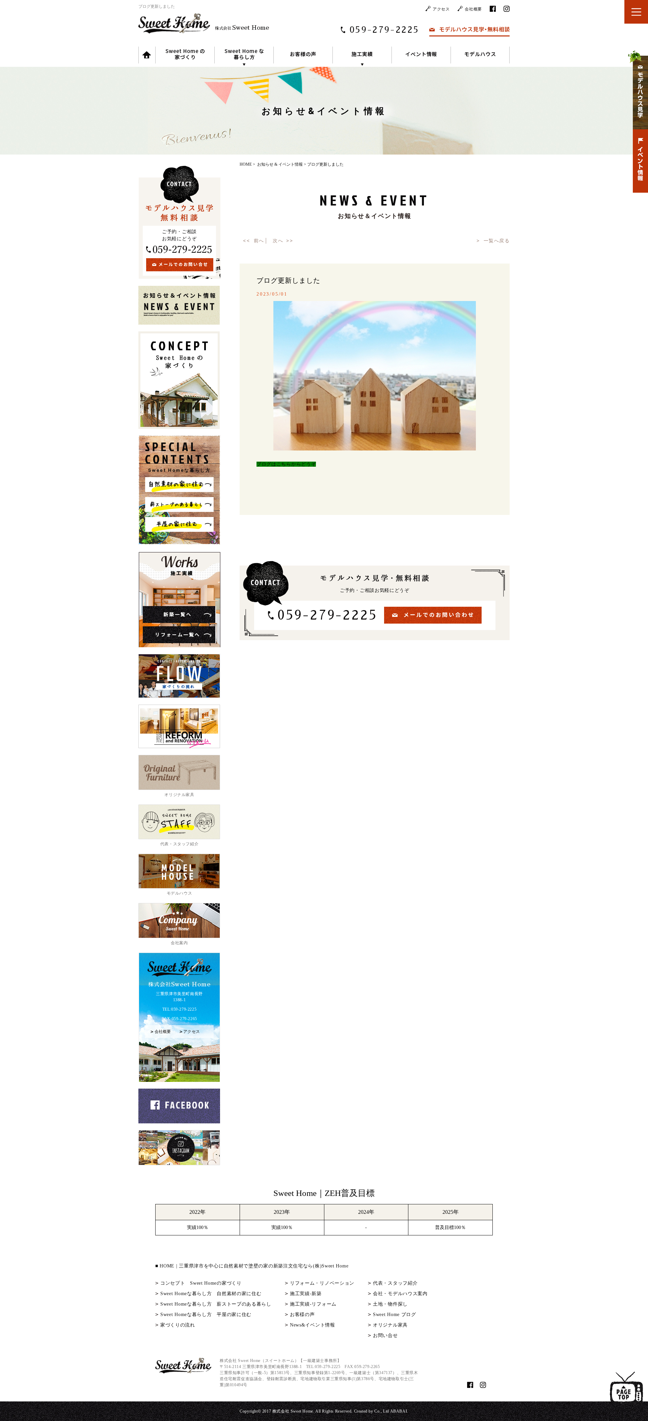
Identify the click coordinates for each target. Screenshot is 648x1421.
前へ (259, 240)
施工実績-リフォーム (313, 1304)
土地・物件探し (390, 1304)
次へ (278, 240)
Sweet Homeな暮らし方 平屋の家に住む (205, 1314)
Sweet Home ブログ (394, 1314)
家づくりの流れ (177, 1325)
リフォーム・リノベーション (322, 1283)
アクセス (441, 9)
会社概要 (473, 9)
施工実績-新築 (306, 1293)
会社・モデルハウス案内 (400, 1293)
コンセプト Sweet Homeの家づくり (201, 1283)
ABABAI (398, 1411)
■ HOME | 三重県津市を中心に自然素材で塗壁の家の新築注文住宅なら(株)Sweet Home (251, 1265)
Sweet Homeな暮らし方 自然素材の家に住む (211, 1293)
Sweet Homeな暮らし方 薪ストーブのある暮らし (215, 1304)
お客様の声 (302, 1314)
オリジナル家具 (390, 1325)
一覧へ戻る (497, 240)
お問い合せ (385, 1335)
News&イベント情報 (312, 1325)
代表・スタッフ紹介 (395, 1283)
